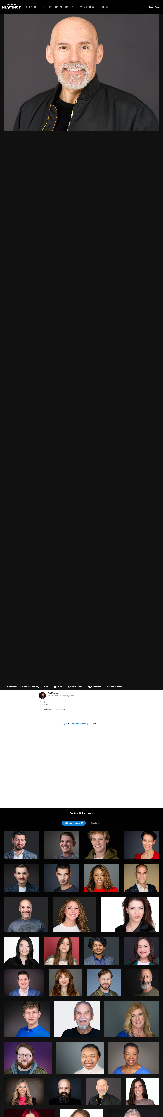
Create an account (77, 723)
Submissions (76, 687)
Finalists (95, 823)
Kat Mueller (53, 693)
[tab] (73, 823)
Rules (59, 687)
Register (157, 7)
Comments (96, 687)
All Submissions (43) (74, 823)
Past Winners (116, 687)
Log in (151, 7)
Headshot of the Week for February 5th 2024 (27, 687)
